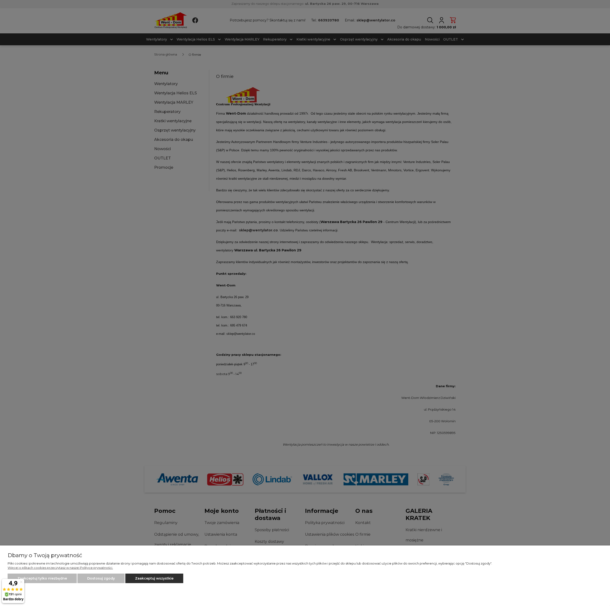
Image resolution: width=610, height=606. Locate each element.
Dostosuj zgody (101, 578)
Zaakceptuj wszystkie (154, 578)
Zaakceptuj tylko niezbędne (42, 578)
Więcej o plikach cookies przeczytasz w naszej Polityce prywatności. (60, 568)
